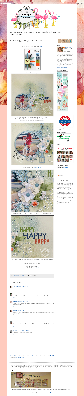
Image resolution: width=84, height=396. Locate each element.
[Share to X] (32, 275)
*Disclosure (54, 32)
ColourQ (40, 46)
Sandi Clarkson (16, 330)
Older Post (52, 355)
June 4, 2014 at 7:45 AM (23, 286)
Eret (14, 310)
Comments (61, 175)
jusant (44, 392)
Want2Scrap (46, 277)
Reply (14, 290)
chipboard (24, 277)
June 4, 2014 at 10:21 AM (23, 301)
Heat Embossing (32, 277)
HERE (37, 267)
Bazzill (14, 277)
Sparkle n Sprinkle (41, 277)
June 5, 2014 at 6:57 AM (19, 310)
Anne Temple (16, 286)
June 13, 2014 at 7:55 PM (24, 330)
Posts (60, 173)
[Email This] (30, 275)
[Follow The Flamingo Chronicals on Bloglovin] (62, 168)
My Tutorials (44, 32)
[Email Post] (28, 275)
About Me (59, 32)
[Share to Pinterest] (35, 275)
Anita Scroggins (68, 47)
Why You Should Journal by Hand (29, 32)
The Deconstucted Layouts (18, 32)
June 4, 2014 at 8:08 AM (20, 293)
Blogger (51, 392)
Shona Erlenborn (16, 322)
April (14, 294)
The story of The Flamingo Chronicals (16, 34)
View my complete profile (62, 67)
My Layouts (38, 32)
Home (11, 32)
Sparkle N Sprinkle (37, 167)
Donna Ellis (15, 301)
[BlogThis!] (31, 275)
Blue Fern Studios (24, 166)
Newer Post (12, 355)
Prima (36, 277)
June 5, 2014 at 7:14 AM (25, 321)
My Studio (49, 32)
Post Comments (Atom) (19, 357)
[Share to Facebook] (34, 275)
